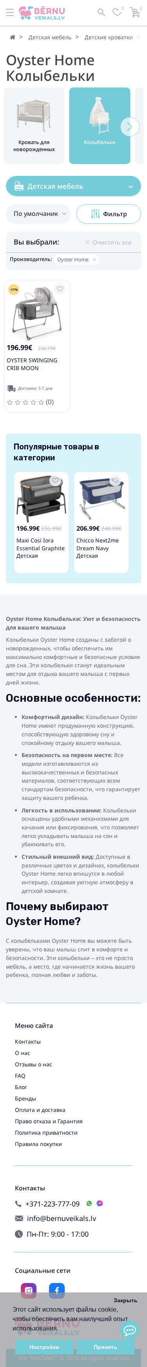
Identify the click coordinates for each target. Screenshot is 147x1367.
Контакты (28, 1041)
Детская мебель (50, 37)
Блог (21, 1087)
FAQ (20, 1075)
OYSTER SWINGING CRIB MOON (32, 363)
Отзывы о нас (33, 1064)
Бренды (25, 1098)
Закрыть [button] (126, 1300)
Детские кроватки (109, 37)
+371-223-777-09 (52, 1204)
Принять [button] (105, 1347)
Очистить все (112, 242)
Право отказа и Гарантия (49, 1121)
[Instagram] (28, 1291)
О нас (22, 1053)
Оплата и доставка (40, 1109)
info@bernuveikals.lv (61, 1218)
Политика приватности (46, 1132)
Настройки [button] (44, 1347)
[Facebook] (57, 1291)
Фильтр (115, 214)
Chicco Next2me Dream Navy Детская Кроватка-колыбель (97, 556)
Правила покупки (38, 1144)
